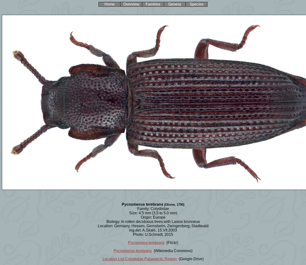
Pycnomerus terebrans (133, 251)
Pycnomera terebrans (146, 243)
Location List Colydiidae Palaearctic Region (140, 259)
